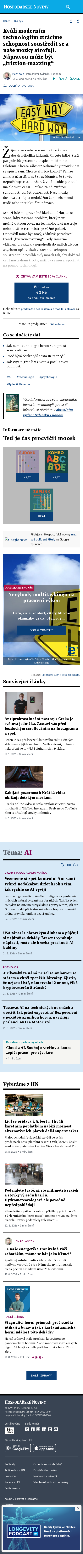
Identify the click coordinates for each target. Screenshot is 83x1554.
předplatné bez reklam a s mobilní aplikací (48, 308)
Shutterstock (68, 137)
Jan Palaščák (24, 1241)
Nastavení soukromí (45, 1476)
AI (28, 853)
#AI (9, 376)
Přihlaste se (56, 324)
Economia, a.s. (29, 1408)
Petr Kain (18, 73)
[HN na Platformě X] (27, 1429)
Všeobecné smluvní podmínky (51, 1482)
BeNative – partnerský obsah (24, 1042)
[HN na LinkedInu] (44, 1429)
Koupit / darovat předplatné (21, 1499)
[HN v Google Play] (18, 1448)
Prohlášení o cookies (45, 1470)
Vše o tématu (41, 630)
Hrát (27, 477)
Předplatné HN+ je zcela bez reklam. (61, 674)
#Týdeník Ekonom (18, 384)
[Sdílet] (71, 21)
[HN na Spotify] (50, 1429)
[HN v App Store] (44, 1448)
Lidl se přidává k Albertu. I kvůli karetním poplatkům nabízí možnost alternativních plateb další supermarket (41, 1126)
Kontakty (10, 1464)
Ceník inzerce (12, 1488)
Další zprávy (41, 1375)
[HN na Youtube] (56, 1429)
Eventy (9, 1505)
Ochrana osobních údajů (47, 1464)
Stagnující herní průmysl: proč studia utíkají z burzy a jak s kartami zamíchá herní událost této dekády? (40, 1327)
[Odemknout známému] (78, 21)
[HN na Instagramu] (38, 1429)
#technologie (25, 376)
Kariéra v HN (12, 1482)
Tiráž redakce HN (15, 1470)
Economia (10, 1476)
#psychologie (48, 376)
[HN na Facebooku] (33, 1429)
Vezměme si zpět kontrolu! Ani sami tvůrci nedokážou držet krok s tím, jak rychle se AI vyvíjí (40, 884)
